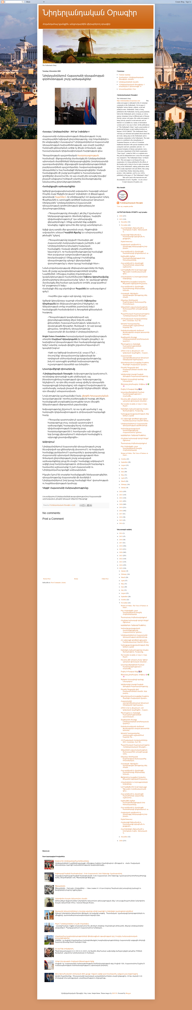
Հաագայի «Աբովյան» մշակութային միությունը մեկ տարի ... (134, 295)
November (124, 225)
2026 (121, 216)
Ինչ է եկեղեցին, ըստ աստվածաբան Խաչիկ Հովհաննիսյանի (131, 448)
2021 (121, 501)
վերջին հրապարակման (95, 395)
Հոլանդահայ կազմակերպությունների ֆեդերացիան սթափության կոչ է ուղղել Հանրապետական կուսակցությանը (96, 937)
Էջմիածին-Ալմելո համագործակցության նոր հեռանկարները (133, 258)
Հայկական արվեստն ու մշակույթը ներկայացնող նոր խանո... (134, 246)
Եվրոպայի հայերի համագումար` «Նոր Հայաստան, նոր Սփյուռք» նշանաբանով (88, 873)
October (123, 459)
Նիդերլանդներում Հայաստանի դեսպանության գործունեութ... (134, 424)
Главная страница (124, 75)
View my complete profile (125, 206)
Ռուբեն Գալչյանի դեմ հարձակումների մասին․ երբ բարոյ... (134, 369)
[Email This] (81, 505)
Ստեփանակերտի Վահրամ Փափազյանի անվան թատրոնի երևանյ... (135, 332)
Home (76, 579)
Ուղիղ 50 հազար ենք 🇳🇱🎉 (131, 389)
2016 (121, 517)
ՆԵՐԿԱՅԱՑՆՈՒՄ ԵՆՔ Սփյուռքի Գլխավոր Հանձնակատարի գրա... (134, 272)
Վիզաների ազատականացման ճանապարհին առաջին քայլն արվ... (134, 309)
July (122, 468)
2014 (121, 523)
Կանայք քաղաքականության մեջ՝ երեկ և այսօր (135, 415)
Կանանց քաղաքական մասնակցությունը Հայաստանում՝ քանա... (132, 430)
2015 (121, 520)
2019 (121, 507)
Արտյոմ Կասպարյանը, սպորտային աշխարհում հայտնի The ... (132, 325)
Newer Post (46, 579)
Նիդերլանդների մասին (129, 82)
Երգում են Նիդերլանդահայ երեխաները (72, 861)
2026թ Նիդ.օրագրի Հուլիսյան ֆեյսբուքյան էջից (74, 961)
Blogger (128, 993)
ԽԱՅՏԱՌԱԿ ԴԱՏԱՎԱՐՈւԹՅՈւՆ (133, 435)
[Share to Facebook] (88, 505)
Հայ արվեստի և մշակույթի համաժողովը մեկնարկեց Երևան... (133, 288)
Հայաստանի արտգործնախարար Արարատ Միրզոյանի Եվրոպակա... (135, 357)
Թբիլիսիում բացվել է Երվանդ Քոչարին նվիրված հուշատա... (134, 282)
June (122, 471)
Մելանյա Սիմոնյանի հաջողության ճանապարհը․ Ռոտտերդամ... (134, 302)
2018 (121, 511)
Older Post (105, 579)
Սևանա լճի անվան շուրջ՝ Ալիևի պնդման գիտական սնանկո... (134, 400)
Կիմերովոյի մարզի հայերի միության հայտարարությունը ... (135, 375)
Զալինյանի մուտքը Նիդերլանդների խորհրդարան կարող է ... (135, 339)
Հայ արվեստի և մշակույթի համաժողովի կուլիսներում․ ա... (135, 252)
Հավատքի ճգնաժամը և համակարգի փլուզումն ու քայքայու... (133, 236)
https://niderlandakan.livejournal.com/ (128, 101)
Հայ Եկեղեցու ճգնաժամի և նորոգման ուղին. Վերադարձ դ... (134, 230)
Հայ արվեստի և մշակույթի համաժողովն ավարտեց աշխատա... (132, 265)
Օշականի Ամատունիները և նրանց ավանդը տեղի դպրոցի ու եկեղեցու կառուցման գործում (94, 911)
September (124, 462)
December (124, 222)
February (124, 484)
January (123, 487)
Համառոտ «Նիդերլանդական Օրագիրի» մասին (131, 78)
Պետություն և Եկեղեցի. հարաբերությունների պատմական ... (131, 346)
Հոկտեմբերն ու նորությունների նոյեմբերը (134, 277)
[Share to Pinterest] (90, 505)
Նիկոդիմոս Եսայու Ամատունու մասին (71, 898)
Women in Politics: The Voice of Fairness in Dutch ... (134, 454)
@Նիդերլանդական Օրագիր (131, 203)
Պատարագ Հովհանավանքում (134, 443)
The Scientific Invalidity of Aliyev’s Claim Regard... (134, 405)
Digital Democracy (126, 241)
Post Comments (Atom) (58, 582)
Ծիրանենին (60, 886)
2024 (121, 491)
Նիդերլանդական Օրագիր (89, 12)
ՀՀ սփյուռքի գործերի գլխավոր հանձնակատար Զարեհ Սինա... (135, 419)
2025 (121, 219)
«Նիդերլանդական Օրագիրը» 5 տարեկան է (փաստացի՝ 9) (132, 85)
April (123, 478)
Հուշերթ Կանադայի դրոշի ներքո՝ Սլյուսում (135, 439)
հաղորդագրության (88, 155)
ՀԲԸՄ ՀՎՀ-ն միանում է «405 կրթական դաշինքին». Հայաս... (135, 352)
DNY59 (114, 993)
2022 (121, 498)
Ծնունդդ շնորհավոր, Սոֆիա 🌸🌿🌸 (135, 385)
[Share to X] (86, 505)
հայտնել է (60, 196)
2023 (121, 495)
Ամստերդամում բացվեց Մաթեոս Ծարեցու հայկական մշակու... (135, 363)
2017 (121, 514)
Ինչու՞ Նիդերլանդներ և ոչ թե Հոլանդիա (72, 924)
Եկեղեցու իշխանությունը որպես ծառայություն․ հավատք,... (135, 410)
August (123, 465)
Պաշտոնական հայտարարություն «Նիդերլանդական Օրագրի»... (135, 315)
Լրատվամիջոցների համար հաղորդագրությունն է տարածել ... (132, 394)
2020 (121, 504)
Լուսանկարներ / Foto (127, 89)
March (123, 481)
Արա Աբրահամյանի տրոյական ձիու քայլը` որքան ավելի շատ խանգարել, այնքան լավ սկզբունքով (96, 974)
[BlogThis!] (83, 505)
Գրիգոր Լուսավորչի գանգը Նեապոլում (132, 380)
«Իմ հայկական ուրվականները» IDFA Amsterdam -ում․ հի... (134, 319)
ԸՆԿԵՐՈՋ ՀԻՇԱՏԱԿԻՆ (64, 949)
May (122, 475)
